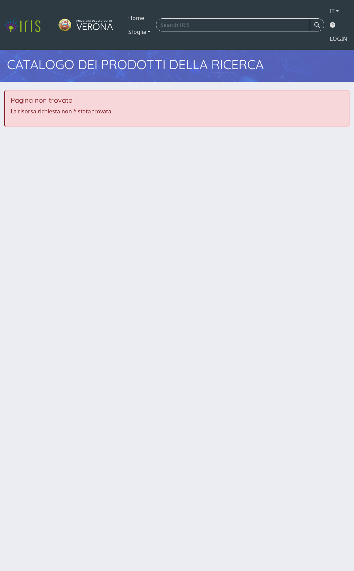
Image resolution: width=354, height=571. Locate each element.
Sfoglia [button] (137, 32)
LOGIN (338, 39)
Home (136, 18)
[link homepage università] (86, 25)
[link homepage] (25, 25)
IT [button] (332, 11)
